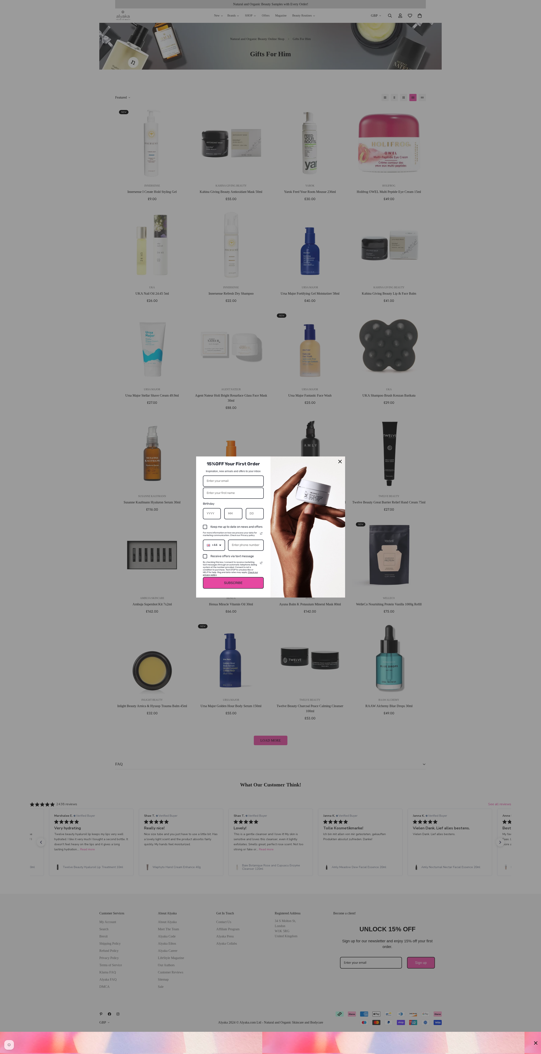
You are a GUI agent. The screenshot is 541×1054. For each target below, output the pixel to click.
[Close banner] (536, 1043)
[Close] (340, 461)
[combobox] (214, 545)
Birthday (208, 504)
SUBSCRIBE (233, 583)
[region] (270, 1043)
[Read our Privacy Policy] (261, 533)
